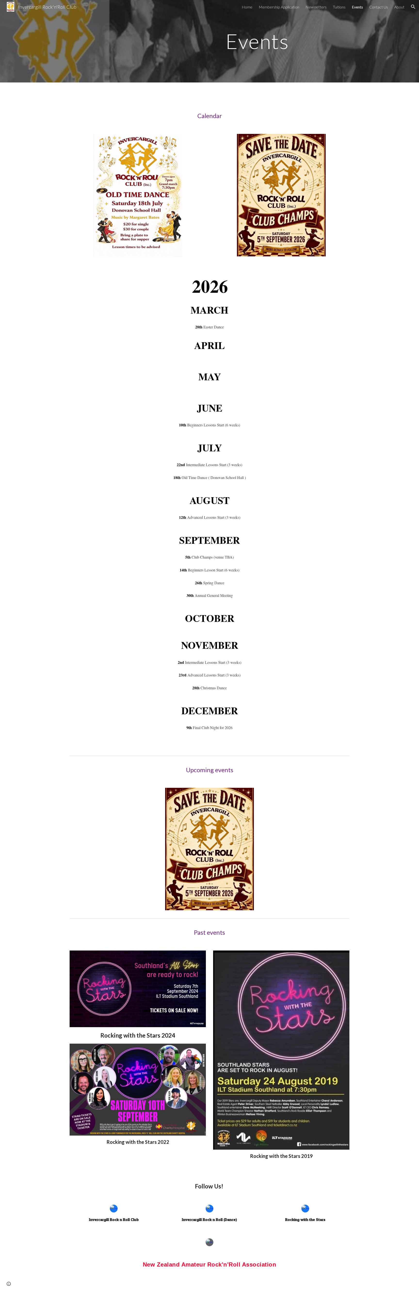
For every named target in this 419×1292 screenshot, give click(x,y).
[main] (257, 41)
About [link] (399, 7)
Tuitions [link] (339, 7)
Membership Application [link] (279, 7)
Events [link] (357, 7)
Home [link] (247, 7)
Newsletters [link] (316, 7)
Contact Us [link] (378, 7)
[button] (413, 7)
